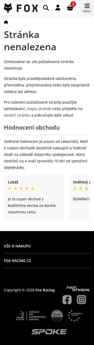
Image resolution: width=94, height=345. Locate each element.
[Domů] (6, 22)
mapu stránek (39, 108)
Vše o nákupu (17, 246)
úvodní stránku (17, 115)
